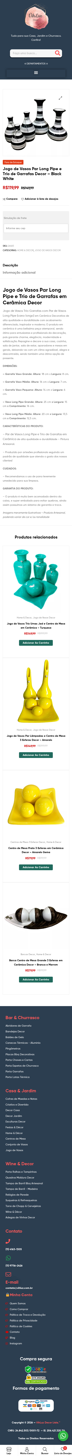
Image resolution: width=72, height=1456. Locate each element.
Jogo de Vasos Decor (48, 250)
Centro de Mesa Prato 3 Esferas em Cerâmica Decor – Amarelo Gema (36, 850)
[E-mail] (8, 1274)
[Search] (58, 53)
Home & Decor (25, 250)
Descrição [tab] (10, 265)
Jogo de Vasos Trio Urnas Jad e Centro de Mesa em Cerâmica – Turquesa (36, 626)
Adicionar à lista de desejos (41, 198)
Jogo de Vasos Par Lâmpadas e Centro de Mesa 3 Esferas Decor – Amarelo (36, 738)
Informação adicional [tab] (19, 272)
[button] (36, 72)
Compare (12, 198)
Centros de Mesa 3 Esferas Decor (28, 842)
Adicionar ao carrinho (36, 642)
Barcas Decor (28, 954)
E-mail (12, 1282)
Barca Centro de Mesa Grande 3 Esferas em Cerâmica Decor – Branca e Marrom (36, 962)
